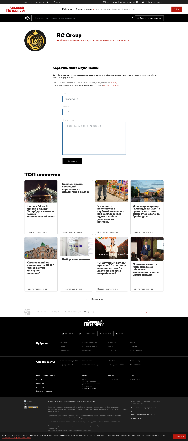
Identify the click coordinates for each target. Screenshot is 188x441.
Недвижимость (66, 350)
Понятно (180, 437)
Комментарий (68, 120)
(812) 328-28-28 (113, 379)
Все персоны (56, 312)
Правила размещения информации (151, 312)
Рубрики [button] (67, 9)
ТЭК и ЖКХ (111, 350)
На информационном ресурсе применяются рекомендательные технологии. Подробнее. (84, 422)
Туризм (110, 346)
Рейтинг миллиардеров (92, 365)
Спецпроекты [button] (84, 9)
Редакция (40, 383)
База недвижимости (115, 365)
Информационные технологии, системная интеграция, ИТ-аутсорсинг (93, 40)
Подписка (40, 387)
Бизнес (63, 346)
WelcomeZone (135, 365)
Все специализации (73, 312)
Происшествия (136, 350)
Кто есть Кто (128, 9)
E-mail (64, 94)
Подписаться (112, 2)
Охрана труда (136, 418)
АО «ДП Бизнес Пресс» (45, 375)
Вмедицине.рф (136, 361)
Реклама (116, 9)
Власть (132, 342)
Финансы (63, 342)
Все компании (42, 312)
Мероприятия (103, 9)
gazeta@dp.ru (135, 379)
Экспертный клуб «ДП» (69, 361)
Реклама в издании (44, 391)
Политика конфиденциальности (144, 408)
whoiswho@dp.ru (111, 85)
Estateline (111, 361)
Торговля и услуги (89, 346)
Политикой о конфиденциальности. (16, 438)
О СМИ (39, 379)
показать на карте (89, 388)
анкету (114, 83)
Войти (176, 9)
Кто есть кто (87, 361)
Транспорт (111, 342)
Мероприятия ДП (67, 365)
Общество (134, 346)
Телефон (65, 107)
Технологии (86, 350)
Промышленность (89, 342)
